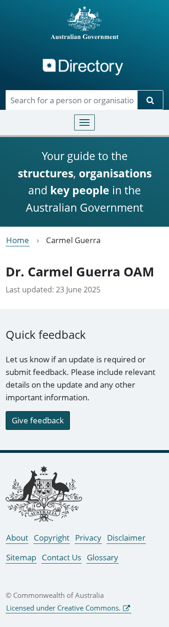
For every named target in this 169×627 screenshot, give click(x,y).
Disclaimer (126, 537)
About (17, 537)
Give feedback (38, 420)
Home (17, 240)
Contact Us (61, 557)
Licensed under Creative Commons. (63, 607)
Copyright (51, 537)
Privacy (88, 537)
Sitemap (21, 557)
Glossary (102, 557)
